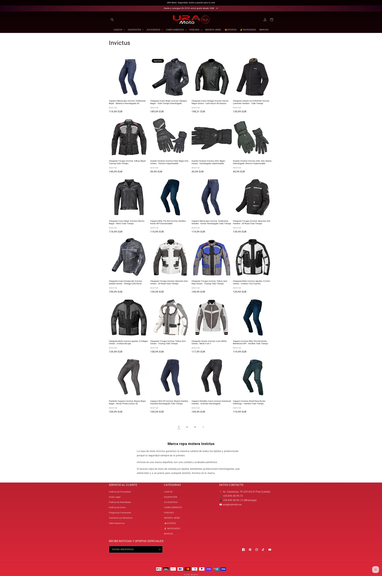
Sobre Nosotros (117, 523)
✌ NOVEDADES (172, 528)
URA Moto (194, 574)
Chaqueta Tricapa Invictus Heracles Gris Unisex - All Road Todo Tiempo (169, 282)
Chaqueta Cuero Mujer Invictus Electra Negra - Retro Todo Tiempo (126, 222)
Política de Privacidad (120, 492)
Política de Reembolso (120, 502)
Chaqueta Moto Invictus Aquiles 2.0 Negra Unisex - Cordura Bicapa (128, 342)
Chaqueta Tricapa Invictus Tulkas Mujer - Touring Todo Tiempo (128, 162)
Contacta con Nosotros (121, 518)
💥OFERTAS (170, 523)
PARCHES (169, 512)
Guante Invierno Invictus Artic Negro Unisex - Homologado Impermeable (208, 162)
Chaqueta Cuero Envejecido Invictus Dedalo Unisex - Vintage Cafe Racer (125, 282)
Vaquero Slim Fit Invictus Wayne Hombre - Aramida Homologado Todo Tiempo (169, 402)
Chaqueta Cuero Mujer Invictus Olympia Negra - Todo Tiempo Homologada (168, 102)
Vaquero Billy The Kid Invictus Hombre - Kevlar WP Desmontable (168, 222)
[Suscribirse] (159, 549)
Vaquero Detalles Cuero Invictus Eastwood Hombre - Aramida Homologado (211, 402)
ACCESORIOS (170, 502)
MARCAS (168, 533)
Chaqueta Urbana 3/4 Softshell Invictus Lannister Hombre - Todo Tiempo (251, 102)
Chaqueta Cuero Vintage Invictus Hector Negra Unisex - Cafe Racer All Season (210, 102)
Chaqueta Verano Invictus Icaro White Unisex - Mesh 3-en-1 (209, 342)
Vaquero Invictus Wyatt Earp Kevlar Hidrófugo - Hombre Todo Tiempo (249, 402)
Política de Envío (117, 507)
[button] (112, 19)
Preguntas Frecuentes (120, 512)
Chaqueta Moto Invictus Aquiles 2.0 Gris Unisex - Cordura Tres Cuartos (251, 282)
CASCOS (168, 492)
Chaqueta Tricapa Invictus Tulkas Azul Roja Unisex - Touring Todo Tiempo (209, 282)
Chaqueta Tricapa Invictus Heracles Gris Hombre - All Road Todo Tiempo (251, 222)
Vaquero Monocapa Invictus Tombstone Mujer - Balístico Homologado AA (127, 102)
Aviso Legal (115, 497)
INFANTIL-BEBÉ (172, 518)
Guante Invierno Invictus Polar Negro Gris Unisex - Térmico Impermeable (169, 162)
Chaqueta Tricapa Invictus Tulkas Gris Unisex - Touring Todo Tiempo (168, 342)
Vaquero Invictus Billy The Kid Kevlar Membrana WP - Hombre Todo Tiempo (250, 342)
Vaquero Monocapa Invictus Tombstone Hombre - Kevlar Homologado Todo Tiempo (211, 222)
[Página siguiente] (203, 427)
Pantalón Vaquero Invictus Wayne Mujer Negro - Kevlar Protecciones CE (127, 402)
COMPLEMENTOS (173, 507)
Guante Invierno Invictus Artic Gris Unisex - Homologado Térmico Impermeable (253, 162)
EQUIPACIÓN (170, 497)
